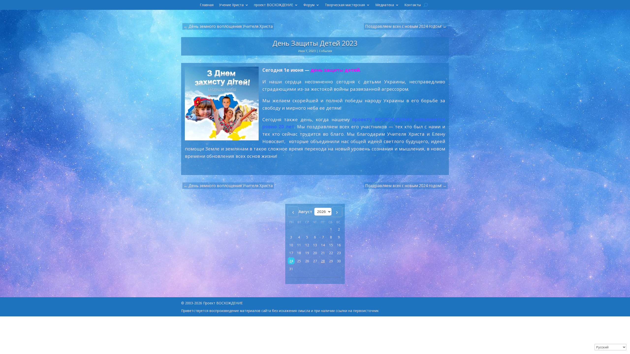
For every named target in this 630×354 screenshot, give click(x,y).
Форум (309, 5)
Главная (207, 5)
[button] (291, 260)
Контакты (412, 5)
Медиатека (384, 5)
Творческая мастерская (345, 5)
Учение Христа (231, 5)
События (325, 51)
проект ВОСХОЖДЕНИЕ (273, 5)
